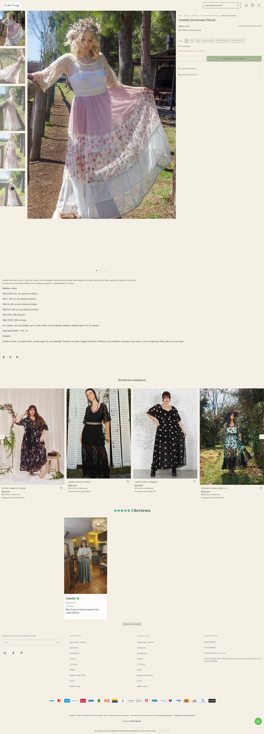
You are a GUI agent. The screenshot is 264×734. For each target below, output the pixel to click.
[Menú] (258, 6)
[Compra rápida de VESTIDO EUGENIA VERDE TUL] (261, 488)
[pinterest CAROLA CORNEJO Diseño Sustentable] (21, 653)
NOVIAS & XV (75, 653)
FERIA (72, 670)
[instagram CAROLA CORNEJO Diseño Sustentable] (5, 653)
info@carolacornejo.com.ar (215, 653)
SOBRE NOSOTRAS (77, 675)
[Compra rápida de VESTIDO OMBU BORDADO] (194, 482)
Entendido (164, 731)
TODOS (186, 16)
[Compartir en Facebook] (3, 357)
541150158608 (210, 642)
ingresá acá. (167, 715)
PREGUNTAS (75, 686)
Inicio (180, 16)
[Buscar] (238, 5)
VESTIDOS (194, 16)
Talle (180, 41)
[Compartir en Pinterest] (17, 357)
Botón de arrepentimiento (185, 715)
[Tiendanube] (132, 721)
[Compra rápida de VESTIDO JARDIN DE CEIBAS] (61, 488)
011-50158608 (209, 647)
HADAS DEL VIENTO (78, 642)
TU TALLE (74, 664)
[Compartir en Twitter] (10, 357)
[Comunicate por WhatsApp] (258, 721)
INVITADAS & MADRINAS (209, 16)
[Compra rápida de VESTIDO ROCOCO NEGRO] (128, 482)
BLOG (72, 681)
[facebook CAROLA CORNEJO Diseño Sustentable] (13, 653)
